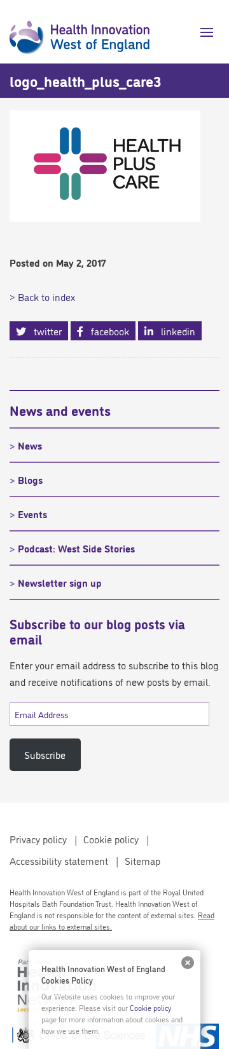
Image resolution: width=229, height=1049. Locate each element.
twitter (44, 331)
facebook (106, 331)
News (30, 445)
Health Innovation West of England (79, 31)
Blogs (30, 479)
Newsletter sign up (60, 582)
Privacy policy (38, 839)
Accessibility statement (59, 860)
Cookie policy (111, 839)
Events (32, 514)
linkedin (174, 331)
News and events (60, 409)
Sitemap (142, 860)
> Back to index (42, 297)
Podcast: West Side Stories (76, 548)
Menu (201, 32)
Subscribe (45, 754)
